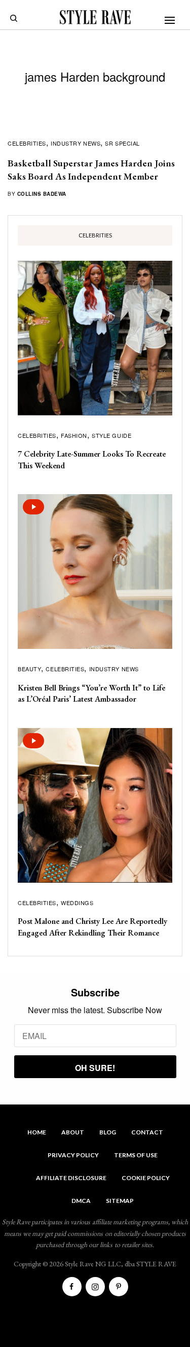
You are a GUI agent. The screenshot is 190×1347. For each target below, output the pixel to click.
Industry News (75, 143)
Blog (107, 1132)
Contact (147, 1132)
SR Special (122, 143)
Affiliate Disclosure (71, 1178)
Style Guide (111, 435)
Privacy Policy (73, 1155)
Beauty (29, 669)
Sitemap (120, 1200)
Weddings (77, 903)
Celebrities (27, 143)
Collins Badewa (41, 193)
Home (36, 1132)
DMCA (81, 1200)
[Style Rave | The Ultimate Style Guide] (95, 17)
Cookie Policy (146, 1178)
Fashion (74, 435)
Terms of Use (136, 1155)
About (72, 1132)
